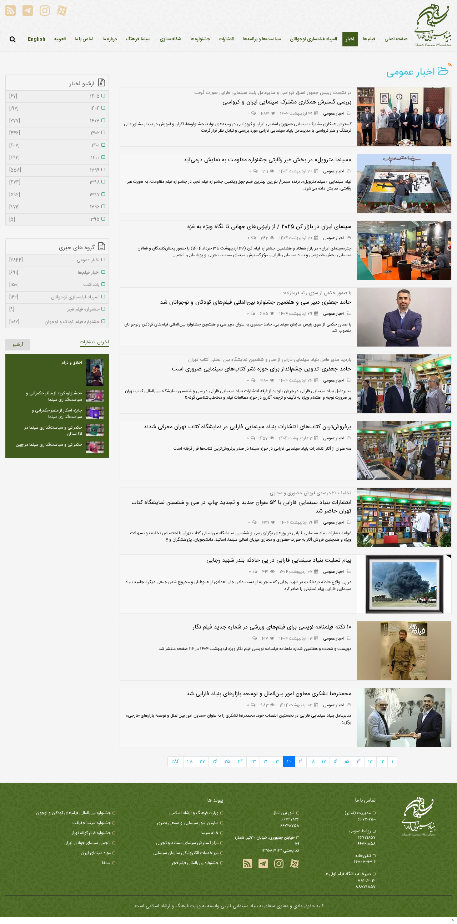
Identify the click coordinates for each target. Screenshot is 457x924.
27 (202, 762)
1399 (54, 170)
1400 (54, 158)
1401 (54, 146)
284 (175, 762)
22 (265, 762)
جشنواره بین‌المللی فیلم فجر (195, 863)
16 (335, 762)
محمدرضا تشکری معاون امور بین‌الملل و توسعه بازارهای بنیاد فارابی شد (268, 694)
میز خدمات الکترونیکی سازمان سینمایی (185, 853)
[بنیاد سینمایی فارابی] (433, 25)
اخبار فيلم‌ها (54, 273)
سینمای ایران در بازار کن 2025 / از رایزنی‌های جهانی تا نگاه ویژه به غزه (269, 227)
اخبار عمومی (334, 113)
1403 (54, 121)
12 (382, 762)
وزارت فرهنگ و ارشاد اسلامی (194, 813)
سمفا (106, 863)
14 (359, 762)
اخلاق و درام (71, 362)
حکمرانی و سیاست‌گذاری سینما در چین (49, 444)
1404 (54, 108)
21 (278, 762)
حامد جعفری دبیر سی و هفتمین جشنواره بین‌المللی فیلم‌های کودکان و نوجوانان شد (255, 302)
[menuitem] (350, 39)
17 (324, 762)
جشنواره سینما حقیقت (91, 823)
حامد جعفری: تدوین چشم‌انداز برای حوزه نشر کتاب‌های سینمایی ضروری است (261, 369)
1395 (54, 219)
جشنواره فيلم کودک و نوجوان (54, 322)
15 (347, 762)
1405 (54, 96)
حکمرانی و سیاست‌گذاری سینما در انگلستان (53, 431)
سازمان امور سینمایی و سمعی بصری (188, 823)
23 (253, 762)
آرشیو (17, 345)
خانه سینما (210, 833)
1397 (54, 195)
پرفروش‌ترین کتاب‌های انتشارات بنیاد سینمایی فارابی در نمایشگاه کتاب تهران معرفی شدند (247, 427)
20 (289, 762)
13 (370, 762)
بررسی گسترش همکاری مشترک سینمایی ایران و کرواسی (286, 102)
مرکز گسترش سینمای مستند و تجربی (187, 843)
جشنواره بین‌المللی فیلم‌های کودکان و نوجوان (73, 813)
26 (214, 762)
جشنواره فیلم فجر (54, 309)
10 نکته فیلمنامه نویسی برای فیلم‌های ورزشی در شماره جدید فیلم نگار (272, 627)
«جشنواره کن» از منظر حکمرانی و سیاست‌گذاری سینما (54, 396)
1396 (54, 207)
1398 (54, 182)
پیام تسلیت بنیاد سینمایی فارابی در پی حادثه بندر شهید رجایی (278, 560)
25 (227, 762)
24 (240, 762)
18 (312, 762)
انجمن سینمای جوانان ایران (87, 843)
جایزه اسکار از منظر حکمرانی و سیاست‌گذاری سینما (57, 413)
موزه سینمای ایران (96, 853)
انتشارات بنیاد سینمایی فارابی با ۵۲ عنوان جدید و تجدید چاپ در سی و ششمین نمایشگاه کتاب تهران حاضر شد (241, 507)
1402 (54, 133)
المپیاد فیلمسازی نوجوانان (54, 297)
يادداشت (54, 285)
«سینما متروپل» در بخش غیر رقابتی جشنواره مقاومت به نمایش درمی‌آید (267, 160)
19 (301, 762)
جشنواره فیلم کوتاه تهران (90, 833)
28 (189, 762)
